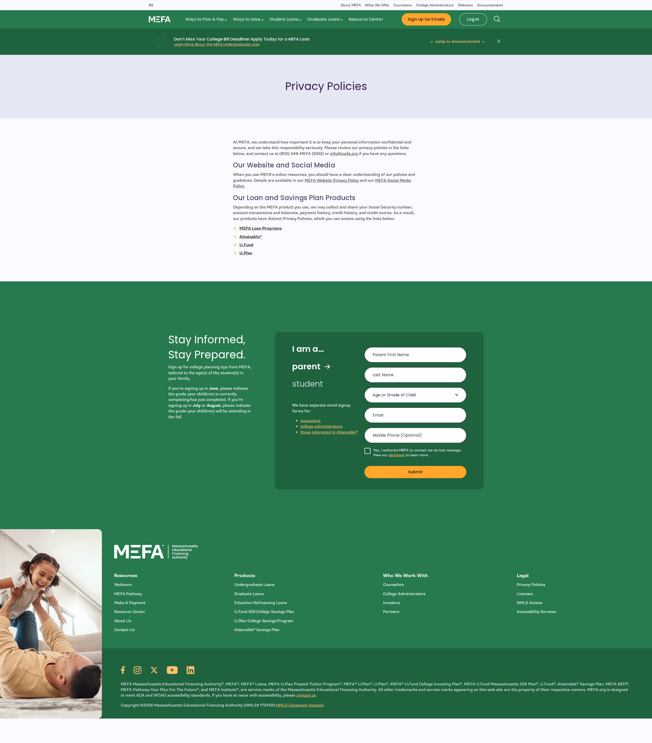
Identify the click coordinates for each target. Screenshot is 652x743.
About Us (122, 620)
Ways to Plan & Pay (204, 19)
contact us (306, 695)
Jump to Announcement (457, 42)
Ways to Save (246, 19)
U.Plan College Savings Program (263, 620)
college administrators (321, 426)
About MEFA (351, 5)
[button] (500, 41)
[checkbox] (415, 453)
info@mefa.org (344, 153)
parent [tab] (306, 366)
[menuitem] (206, 19)
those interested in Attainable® (329, 432)
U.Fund (246, 244)
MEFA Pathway (128, 593)
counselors (310, 420)
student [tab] (307, 383)
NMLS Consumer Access (299, 705)
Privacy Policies (531, 584)
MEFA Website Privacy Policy (332, 180)
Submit (415, 472)
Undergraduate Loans (254, 584)
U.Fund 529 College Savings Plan (264, 611)
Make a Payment (129, 602)
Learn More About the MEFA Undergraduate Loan (217, 44)
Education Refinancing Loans (260, 602)
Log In (473, 19)
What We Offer (377, 5)
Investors (391, 602)
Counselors (402, 5)
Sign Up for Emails (426, 19)
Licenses (525, 593)
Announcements (490, 5)
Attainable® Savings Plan (256, 629)
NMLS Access (529, 602)
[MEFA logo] (160, 19)
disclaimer (396, 455)
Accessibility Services (536, 611)
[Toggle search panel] (497, 19)
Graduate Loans (323, 19)
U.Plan (245, 253)
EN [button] (151, 5)
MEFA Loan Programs (260, 228)
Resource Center (366, 19)
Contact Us (124, 629)
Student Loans (284, 19)
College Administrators (435, 5)
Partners (391, 611)
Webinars (465, 5)
